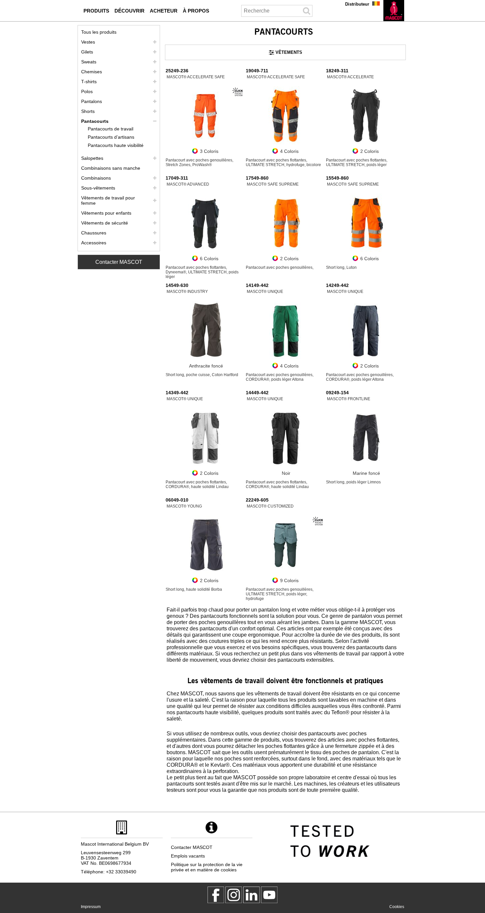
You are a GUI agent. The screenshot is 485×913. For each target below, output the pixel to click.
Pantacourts (95, 121)
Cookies (396, 906)
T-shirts (89, 81)
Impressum (91, 906)
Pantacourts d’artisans (111, 137)
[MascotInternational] (269, 895)
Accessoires (93, 242)
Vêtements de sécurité (104, 223)
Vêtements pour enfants (106, 213)
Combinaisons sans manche (110, 168)
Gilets (87, 51)
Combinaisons (96, 178)
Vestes (88, 42)
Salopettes (92, 158)
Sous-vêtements (98, 188)
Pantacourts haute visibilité (116, 145)
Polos (87, 91)
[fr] (393, 10)
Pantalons (91, 101)
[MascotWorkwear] (216, 895)
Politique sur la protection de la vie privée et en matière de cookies (206, 867)
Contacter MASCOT (118, 262)
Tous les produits (98, 32)
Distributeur (357, 4)
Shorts (88, 111)
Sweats (88, 61)
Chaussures (93, 232)
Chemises (91, 71)
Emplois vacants (188, 856)
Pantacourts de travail (110, 128)
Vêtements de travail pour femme (108, 200)
